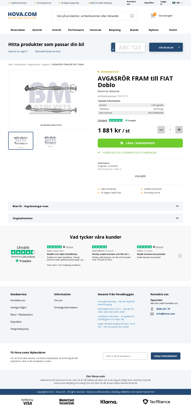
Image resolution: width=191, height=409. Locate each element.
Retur (13, 314)
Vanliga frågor (18, 307)
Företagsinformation (66, 307)
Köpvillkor (16, 321)
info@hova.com (165, 313)
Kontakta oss (17, 300)
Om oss (58, 300)
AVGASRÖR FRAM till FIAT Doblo (68, 64)
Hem (10, 64)
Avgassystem (33, 64)
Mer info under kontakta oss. (164, 303)
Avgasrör (46, 64)
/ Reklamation (25, 314)
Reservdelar (20, 64)
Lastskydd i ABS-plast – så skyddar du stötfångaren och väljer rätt (116, 318)
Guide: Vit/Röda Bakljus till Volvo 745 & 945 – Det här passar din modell (116, 325)
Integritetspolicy (19, 329)
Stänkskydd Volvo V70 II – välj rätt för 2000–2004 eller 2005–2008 (116, 310)
